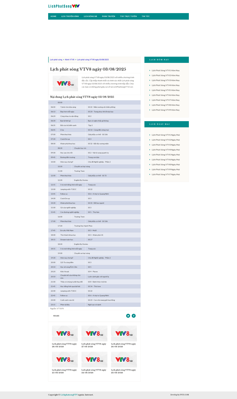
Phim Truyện (108, 16)
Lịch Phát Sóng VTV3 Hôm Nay (166, 80)
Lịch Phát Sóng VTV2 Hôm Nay (166, 75)
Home (53, 16)
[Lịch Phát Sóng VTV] (64, 5)
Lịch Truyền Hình (70, 16)
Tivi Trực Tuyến (128, 16)
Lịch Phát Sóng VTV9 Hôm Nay (166, 110)
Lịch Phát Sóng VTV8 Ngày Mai (166, 164)
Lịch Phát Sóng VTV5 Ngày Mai (166, 154)
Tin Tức (146, 16)
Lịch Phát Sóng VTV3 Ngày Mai (166, 144)
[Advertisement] (118, 39)
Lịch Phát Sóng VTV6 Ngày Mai (166, 159)
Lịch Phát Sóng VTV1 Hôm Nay (166, 70)
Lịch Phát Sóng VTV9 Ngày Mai (166, 169)
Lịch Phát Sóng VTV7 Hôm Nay (166, 100)
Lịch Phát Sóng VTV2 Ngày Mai (166, 140)
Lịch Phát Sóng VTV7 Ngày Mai (166, 174)
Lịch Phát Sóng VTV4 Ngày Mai (166, 149)
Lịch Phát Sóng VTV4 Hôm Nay (166, 85)
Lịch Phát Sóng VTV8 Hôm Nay (166, 105)
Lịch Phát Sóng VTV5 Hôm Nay (166, 90)
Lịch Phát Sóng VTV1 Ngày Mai (166, 135)
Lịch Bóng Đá (90, 16)
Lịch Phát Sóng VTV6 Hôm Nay (166, 95)
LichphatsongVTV (69, 395)
